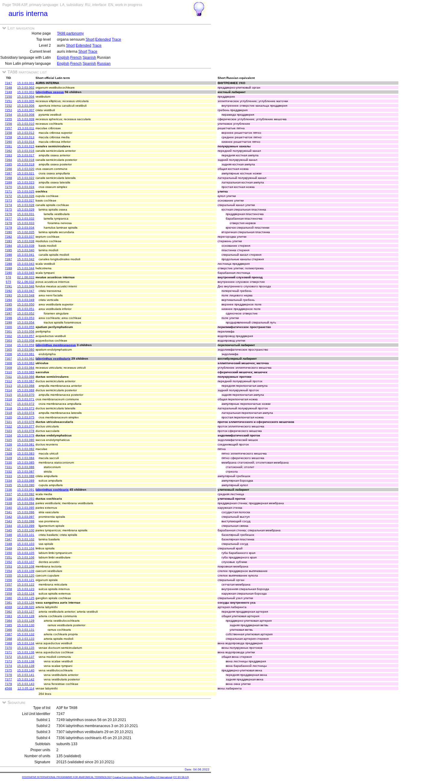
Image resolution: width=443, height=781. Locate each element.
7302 (8, 336)
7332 (8, 471)
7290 (8, 272)
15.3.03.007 (25, 110)
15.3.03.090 (25, 485)
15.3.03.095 (25, 507)
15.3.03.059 (25, 345)
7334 (8, 480)
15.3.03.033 (25, 223)
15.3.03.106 (25, 557)
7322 (8, 426)
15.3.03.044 (25, 268)
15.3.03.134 (25, 643)
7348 (8, 543)
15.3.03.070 (25, 394)
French (76, 57)
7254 (8, 114)
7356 (8, 580)
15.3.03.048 (25, 295)
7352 (8, 562)
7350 (8, 553)
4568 (8, 688)
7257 (8, 128)
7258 (8, 132)
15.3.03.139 (25, 665)
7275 (8, 209)
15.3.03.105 (25, 553)
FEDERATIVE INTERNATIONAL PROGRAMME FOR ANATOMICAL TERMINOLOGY (67, 777)
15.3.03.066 (25, 376)
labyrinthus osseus (50, 92)
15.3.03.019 (25, 164)
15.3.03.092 (25, 494)
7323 (8, 431)
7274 (8, 205)
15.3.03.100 (25, 530)
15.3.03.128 (25, 616)
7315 (8, 394)
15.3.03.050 (25, 304)
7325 (8, 440)
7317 (8, 403)
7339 (8, 503)
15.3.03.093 (25, 498)
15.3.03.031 (25, 214)
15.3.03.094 (25, 503)
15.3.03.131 (25, 629)
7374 (8, 665)
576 (8, 277)
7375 (8, 670)
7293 (8, 295)
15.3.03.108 (25, 566)
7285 (8, 250)
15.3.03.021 (25, 173)
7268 (8, 178)
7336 (8, 489)
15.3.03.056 (25, 331)
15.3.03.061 (25, 354)
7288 (8, 263)
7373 (8, 661)
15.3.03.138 (25, 661)
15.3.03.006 (25, 105)
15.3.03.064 (25, 367)
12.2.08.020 (25, 607)
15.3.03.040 (25, 250)
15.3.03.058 (25, 340)
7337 (8, 494)
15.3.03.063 (25, 363)
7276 (8, 214)
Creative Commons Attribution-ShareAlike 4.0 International (142, 777)
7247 (8, 83)
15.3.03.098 (25, 521)
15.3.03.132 (25, 634)
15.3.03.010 (25, 123)
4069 (8, 607)
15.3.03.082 (25, 449)
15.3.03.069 (25, 390)
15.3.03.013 (25, 137)
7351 (8, 557)
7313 (8, 385)
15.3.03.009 (25, 119)
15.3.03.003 (25, 92)
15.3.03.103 (25, 543)
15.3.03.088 (25, 476)
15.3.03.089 (25, 480)
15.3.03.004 (25, 96)
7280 (8, 232)
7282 (8, 236)
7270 (8, 187)
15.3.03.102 (25, 539)
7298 (8, 318)
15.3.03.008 (25, 114)
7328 (8, 453)
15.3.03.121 (25, 580)
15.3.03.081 (25, 444)
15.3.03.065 (25, 372)
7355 (8, 575)
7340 (8, 507)
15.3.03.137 (25, 656)
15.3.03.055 (25, 327)
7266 (8, 168)
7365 (8, 625)
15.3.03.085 (25, 462)
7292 (8, 290)
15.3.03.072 (25, 403)
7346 (8, 534)
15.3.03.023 (25, 182)
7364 (8, 620)
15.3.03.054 (25, 322)
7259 (8, 137)
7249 (8, 92)
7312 (8, 381)
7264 (8, 159)
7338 (8, 498)
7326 (8, 444)
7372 (8, 656)
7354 (8, 571)
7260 (8, 141)
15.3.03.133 (25, 638)
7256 (8, 123)
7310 (8, 372)
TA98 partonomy (70, 33)
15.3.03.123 (25, 589)
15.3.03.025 (25, 191)
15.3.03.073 (25, 408)
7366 (8, 629)
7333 (8, 476)
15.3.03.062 (25, 358)
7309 (8, 367)
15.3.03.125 (25, 598)
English (63, 57)
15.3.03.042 (25, 259)
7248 (8, 87)
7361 (8, 602)
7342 (8, 516)
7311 (8, 376)
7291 (8, 286)
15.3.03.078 (25, 431)
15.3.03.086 (25, 467)
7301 (8, 331)
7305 (8, 349)
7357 (8, 584)
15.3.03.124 (25, 593)
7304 (8, 345)
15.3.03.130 (25, 625)
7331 (8, 467)
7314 (8, 390)
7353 (8, 566)
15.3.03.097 (25, 516)
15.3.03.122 (25, 584)
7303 (8, 340)
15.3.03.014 (25, 141)
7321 (8, 421)
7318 (8, 408)
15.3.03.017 (25, 155)
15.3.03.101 (25, 534)
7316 (8, 399)
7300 (8, 327)
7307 (8, 358)
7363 (8, 616)
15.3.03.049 (25, 299)
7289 (8, 268)
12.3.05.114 (25, 688)
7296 (8, 309)
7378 (8, 684)
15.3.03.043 (25, 263)
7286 (8, 254)
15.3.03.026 (25, 196)
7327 (8, 449)
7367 (8, 634)
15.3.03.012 (25, 132)
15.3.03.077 (25, 426)
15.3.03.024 (25, 187)
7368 (8, 638)
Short (90, 39)
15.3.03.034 (25, 227)
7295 (8, 304)
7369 (8, 643)
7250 (8, 96)
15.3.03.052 (25, 313)
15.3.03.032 (25, 218)
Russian (104, 63)
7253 (8, 110)
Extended (103, 39)
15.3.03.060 (25, 349)
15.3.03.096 (25, 512)
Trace (116, 39)
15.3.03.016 (25, 150)
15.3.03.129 (25, 620)
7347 (8, 539)
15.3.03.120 (25, 575)
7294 (8, 299)
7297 (8, 313)
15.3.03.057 (25, 336)
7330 (8, 462)
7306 (8, 354)
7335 (8, 485)
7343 (8, 521)
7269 (8, 182)
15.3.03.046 (25, 286)
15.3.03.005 (25, 101)
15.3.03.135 (25, 647)
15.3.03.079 (25, 435)
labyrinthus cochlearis (52, 489)
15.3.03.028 (25, 205)
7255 (8, 119)
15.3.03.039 (25, 245)
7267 (8, 173)
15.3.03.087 (25, 471)
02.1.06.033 (25, 277)
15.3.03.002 (25, 87)
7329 (8, 458)
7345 (8, 530)
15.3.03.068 (25, 385)
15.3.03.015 (25, 146)
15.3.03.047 (25, 290)
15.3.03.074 (25, 412)
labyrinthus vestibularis (53, 358)
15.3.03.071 (25, 399)
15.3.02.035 (25, 232)
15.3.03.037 (25, 236)
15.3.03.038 (25, 241)
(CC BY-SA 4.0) (181, 777)
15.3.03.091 (25, 489)
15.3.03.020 (25, 168)
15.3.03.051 (25, 309)
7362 (8, 611)
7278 (8, 223)
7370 (8, 647)
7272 (8, 196)
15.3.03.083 (25, 453)
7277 (8, 218)
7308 (8, 363)
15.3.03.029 (25, 209)
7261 (8, 146)
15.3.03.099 (25, 525)
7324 (8, 435)
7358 (8, 589)
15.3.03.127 (25, 611)
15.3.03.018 (25, 159)
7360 (8, 598)
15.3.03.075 (25, 417)
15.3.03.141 (25, 674)
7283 (8, 241)
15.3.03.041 (25, 254)
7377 (8, 679)
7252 (8, 105)
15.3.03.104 (25, 548)
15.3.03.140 (25, 670)
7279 (8, 227)
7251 (8, 101)
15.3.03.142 (25, 679)
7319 (8, 412)
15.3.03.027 (25, 200)
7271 (8, 191)
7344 (8, 525)
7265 (8, 164)
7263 (8, 155)
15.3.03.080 (25, 440)
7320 (8, 417)
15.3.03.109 (25, 571)
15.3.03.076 (25, 421)
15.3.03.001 (25, 83)
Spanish (89, 57)
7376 (8, 674)
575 (8, 281)
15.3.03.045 (25, 272)
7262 (8, 150)
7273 (8, 200)
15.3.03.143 (25, 684)
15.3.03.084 (25, 458)
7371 (8, 652)
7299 (8, 322)
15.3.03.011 (25, 128)
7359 (8, 593)
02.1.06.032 (25, 281)
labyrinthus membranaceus (56, 345)
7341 (8, 512)
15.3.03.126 (25, 602)
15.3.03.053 (25, 318)
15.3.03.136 (25, 652)
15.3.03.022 (25, 178)
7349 (8, 548)
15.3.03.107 (25, 562)
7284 (8, 245)
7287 (8, 259)
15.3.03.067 (25, 381)
